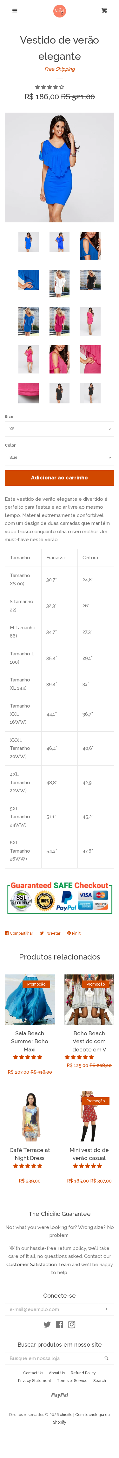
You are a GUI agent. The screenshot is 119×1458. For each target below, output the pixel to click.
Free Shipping (59, 69)
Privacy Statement (34, 1380)
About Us (57, 1373)
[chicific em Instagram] (72, 1326)
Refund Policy (83, 1373)
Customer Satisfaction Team (38, 1264)
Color (10, 445)
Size (9, 417)
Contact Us (33, 1373)
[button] (50, 87)
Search (99, 1380)
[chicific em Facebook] (59, 1326)
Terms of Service (72, 1380)
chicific (66, 1415)
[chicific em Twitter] (47, 1326)
